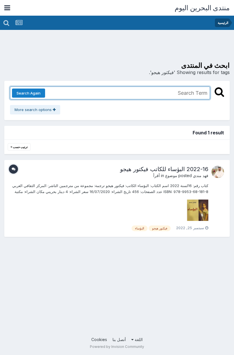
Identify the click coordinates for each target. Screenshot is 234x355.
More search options (34, 109)
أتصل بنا (119, 339)
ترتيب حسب (20, 147)
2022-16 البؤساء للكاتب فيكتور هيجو (164, 169)
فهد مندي (200, 175)
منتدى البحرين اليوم (202, 8)
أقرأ (156, 175)
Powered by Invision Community (117, 346)
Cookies (99, 339)
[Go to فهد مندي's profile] (217, 172)
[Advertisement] (126, 47)
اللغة (138, 339)
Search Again (29, 93)
